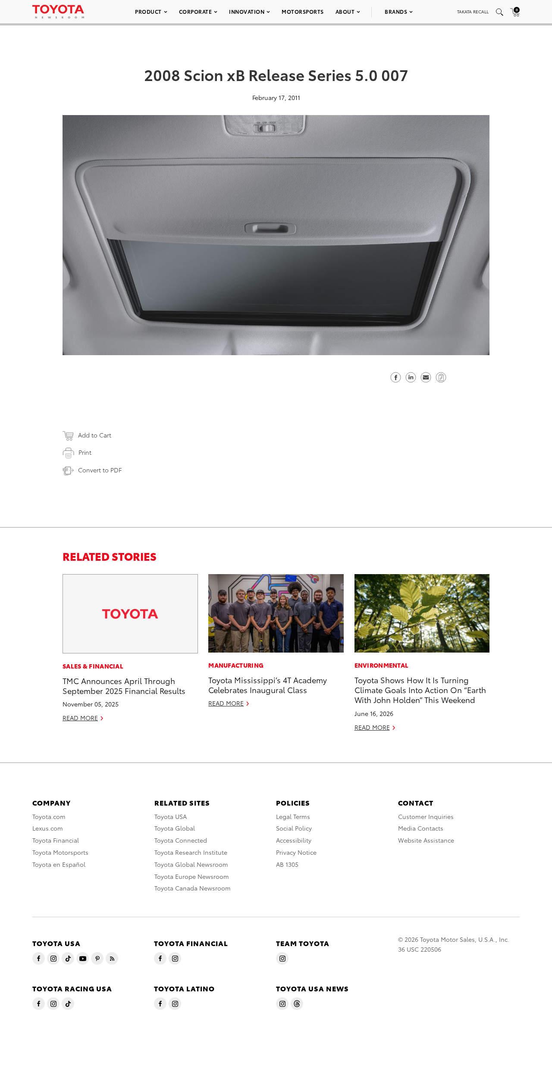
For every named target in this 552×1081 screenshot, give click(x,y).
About (345, 11)
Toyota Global (174, 828)
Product (148, 11)
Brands (396, 11)
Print (84, 452)
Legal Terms (293, 816)
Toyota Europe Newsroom (191, 876)
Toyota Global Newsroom (191, 864)
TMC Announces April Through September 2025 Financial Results (124, 685)
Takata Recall (473, 11)
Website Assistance (426, 840)
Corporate (195, 11)
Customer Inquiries (426, 816)
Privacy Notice (296, 852)
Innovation (246, 11)
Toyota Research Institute (190, 852)
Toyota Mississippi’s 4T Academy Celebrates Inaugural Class (267, 684)
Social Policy (294, 828)
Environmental (381, 665)
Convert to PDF (100, 470)
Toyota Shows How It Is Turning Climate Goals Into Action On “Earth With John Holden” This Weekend (420, 689)
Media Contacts (420, 828)
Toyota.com (49, 816)
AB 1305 (287, 864)
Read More (80, 717)
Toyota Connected (180, 840)
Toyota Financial (55, 840)
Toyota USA (170, 816)
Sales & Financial (93, 666)
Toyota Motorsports (60, 852)
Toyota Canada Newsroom (192, 888)
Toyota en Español (58, 864)
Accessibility (293, 840)
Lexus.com (47, 828)
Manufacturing (235, 665)
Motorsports (303, 11)
